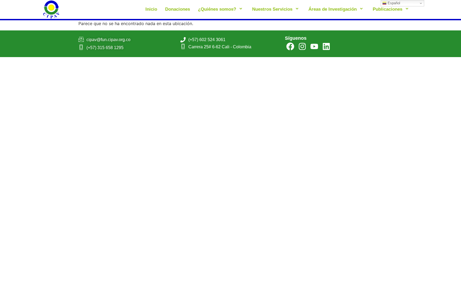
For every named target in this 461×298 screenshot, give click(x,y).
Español (393, 3)
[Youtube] (314, 46)
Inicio (151, 9)
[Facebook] (290, 46)
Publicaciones (387, 9)
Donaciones (177, 9)
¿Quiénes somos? (217, 9)
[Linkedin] (326, 46)
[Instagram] (302, 46)
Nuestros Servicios (272, 9)
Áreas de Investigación (332, 9)
